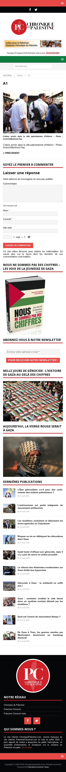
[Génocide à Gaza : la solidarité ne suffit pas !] (9, 586)
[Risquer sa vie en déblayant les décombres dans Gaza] (9, 539)
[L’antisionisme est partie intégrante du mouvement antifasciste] (9, 508)
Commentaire (10, 183)
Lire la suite (26, 747)
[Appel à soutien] (33, 46)
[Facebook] (30, 10)
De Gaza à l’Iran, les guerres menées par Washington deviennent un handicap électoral (40, 635)
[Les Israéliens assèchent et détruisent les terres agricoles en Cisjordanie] (9, 524)
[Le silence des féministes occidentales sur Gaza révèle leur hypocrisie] (9, 570)
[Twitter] (36, 10)
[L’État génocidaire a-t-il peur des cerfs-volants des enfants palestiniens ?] (9, 492)
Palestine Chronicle (12, 709)
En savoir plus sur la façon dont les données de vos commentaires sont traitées (33, 254)
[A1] (33, 132)
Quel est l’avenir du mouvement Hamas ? (39, 616)
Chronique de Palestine (14, 705)
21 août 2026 (24, 574)
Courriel (7, 219)
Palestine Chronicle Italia (15, 713)
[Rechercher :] (33, 66)
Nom (6, 210)
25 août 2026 (24, 496)
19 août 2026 (24, 641)
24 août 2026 (24, 511)
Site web (7, 227)
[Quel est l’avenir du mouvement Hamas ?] (9, 619)
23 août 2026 (24, 527)
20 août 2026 (24, 607)
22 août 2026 (24, 558)
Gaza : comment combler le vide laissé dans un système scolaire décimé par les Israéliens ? (40, 601)
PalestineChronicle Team (38, 767)
